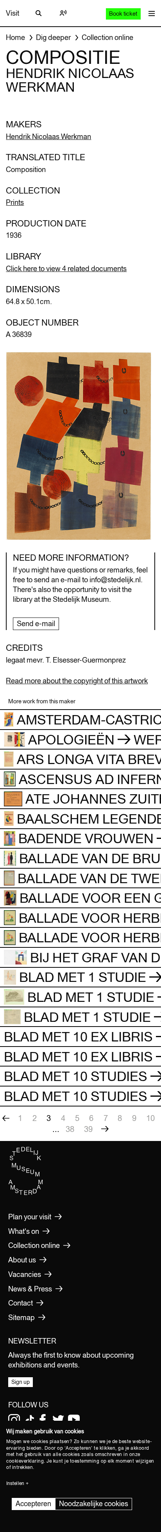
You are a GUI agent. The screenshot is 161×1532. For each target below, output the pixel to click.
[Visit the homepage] (25, 1193)
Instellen (15, 1483)
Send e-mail (36, 623)
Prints (15, 202)
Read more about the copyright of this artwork (77, 681)
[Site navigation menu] (150, 13)
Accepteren (33, 1503)
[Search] (38, 13)
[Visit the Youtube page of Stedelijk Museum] (74, 1420)
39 (88, 1129)
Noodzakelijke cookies (93, 1503)
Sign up (20, 1382)
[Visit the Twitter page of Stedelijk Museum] (58, 1420)
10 (150, 1118)
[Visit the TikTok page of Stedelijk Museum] (30, 1420)
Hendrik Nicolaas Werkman (48, 136)
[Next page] (104, 1129)
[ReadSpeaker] (63, 13)
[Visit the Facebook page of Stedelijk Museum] (42, 1420)
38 (70, 1129)
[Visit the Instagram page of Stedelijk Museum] (14, 1420)
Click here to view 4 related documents (66, 268)
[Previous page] (5, 1118)
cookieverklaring (25, 1461)
